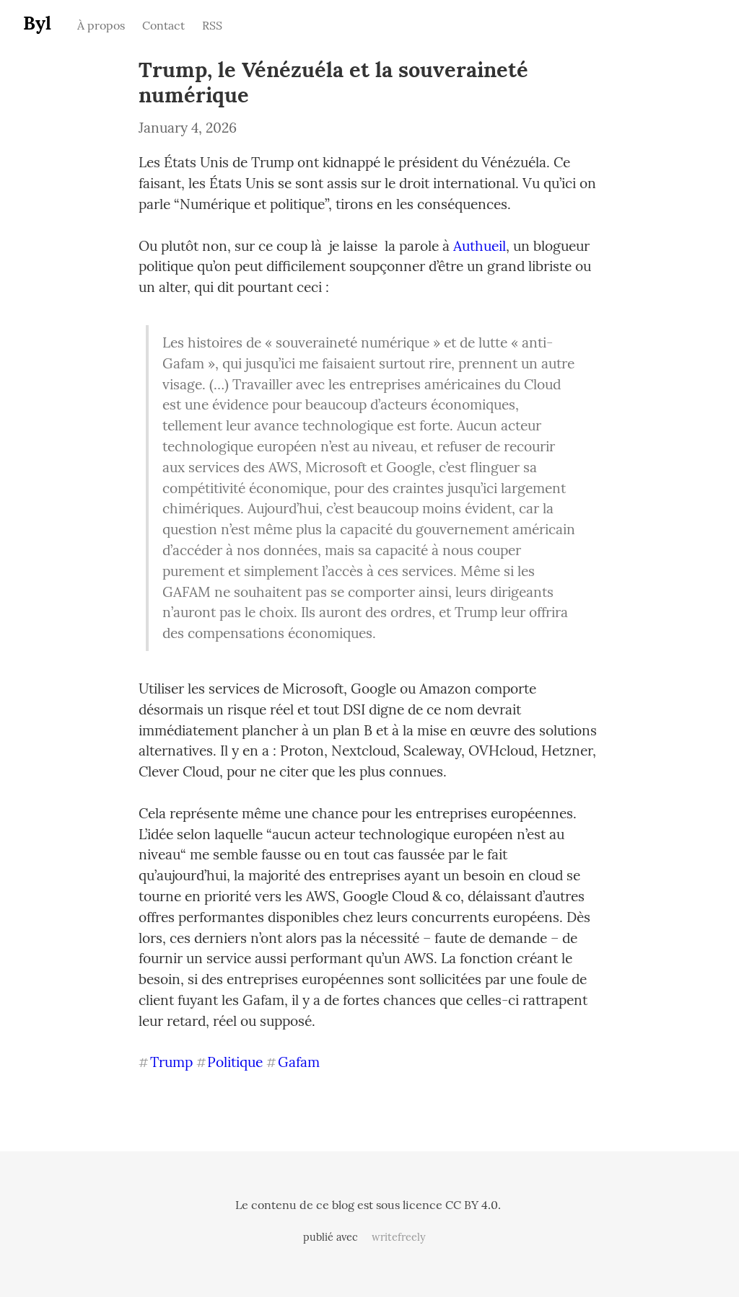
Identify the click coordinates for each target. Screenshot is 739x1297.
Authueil (479, 245)
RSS (212, 25)
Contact (163, 25)
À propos (101, 25)
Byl (37, 23)
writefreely (399, 1237)
